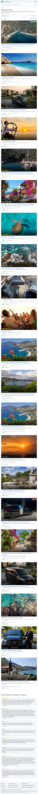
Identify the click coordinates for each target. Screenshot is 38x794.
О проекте (3, 783)
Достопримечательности (13, 785)
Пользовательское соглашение (28, 785)
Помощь (2, 785)
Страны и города (11, 783)
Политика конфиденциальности (28, 787)
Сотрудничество (25, 783)
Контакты (3, 787)
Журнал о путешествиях (13, 787)
